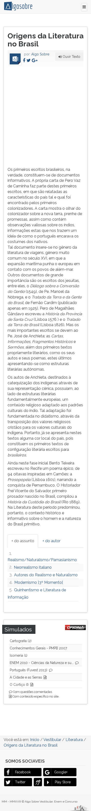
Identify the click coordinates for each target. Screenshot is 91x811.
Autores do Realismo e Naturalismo (46, 575)
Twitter (20, 782)
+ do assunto (22, 541)
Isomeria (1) (18, 655)
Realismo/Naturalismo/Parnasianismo (42, 560)
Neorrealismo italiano (33, 567)
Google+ (60, 772)
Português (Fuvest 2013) (28, 670)
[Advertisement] (45, 116)
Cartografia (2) (21, 641)
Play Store (63, 782)
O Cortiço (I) (19, 685)
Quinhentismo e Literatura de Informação (37, 594)
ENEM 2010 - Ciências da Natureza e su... (42, 663)
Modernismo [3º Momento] (38, 582)
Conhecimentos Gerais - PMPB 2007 (38, 648)
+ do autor (51, 541)
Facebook (23, 772)
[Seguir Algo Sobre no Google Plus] (34, 60)
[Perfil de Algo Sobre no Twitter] (28, 60)
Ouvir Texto (71, 57)
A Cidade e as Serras (26, 677)
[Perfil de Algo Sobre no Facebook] (24, 60)
